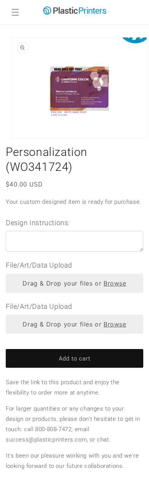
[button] (15, 12)
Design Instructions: (38, 223)
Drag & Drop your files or (74, 283)
